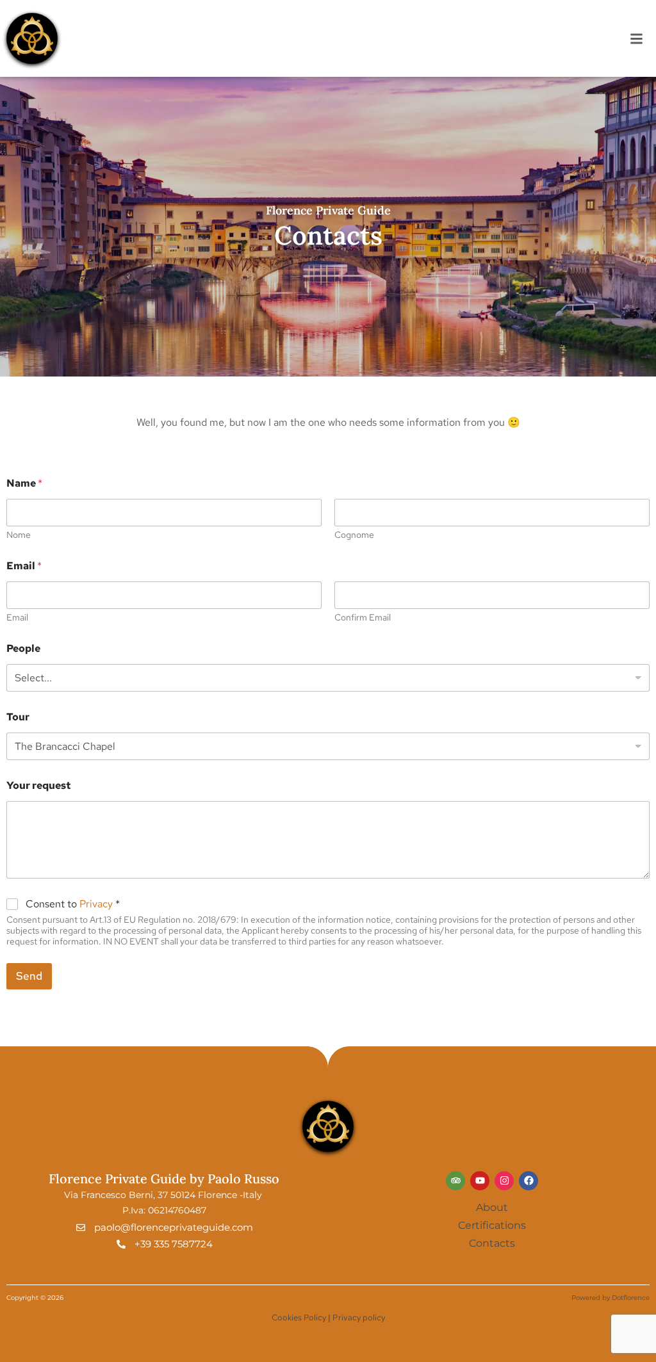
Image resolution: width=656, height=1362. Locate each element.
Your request (38, 785)
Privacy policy (358, 1317)
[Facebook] (528, 1180)
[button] (636, 39)
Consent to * (73, 904)
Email (17, 617)
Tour (17, 717)
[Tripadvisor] (455, 1180)
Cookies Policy (300, 1317)
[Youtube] (479, 1180)
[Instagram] (504, 1180)
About (492, 1207)
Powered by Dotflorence (610, 1297)
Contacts (492, 1243)
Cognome (354, 535)
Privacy (96, 904)
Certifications (492, 1225)
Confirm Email (362, 617)
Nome (18, 535)
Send (29, 976)
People (23, 648)
